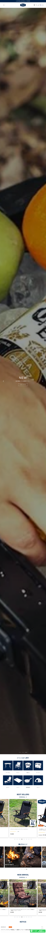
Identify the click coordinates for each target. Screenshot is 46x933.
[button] (4, 5)
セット (7, 787)
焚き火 (28, 772)
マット (17, 787)
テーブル (8, 772)
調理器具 (28, 787)
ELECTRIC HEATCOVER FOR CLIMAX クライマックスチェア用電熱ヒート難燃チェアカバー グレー (22, 910)
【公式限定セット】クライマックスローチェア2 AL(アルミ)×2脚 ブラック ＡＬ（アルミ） (22, 830)
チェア (17, 772)
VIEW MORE (42, 927)
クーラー (38, 772)
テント (38, 787)
